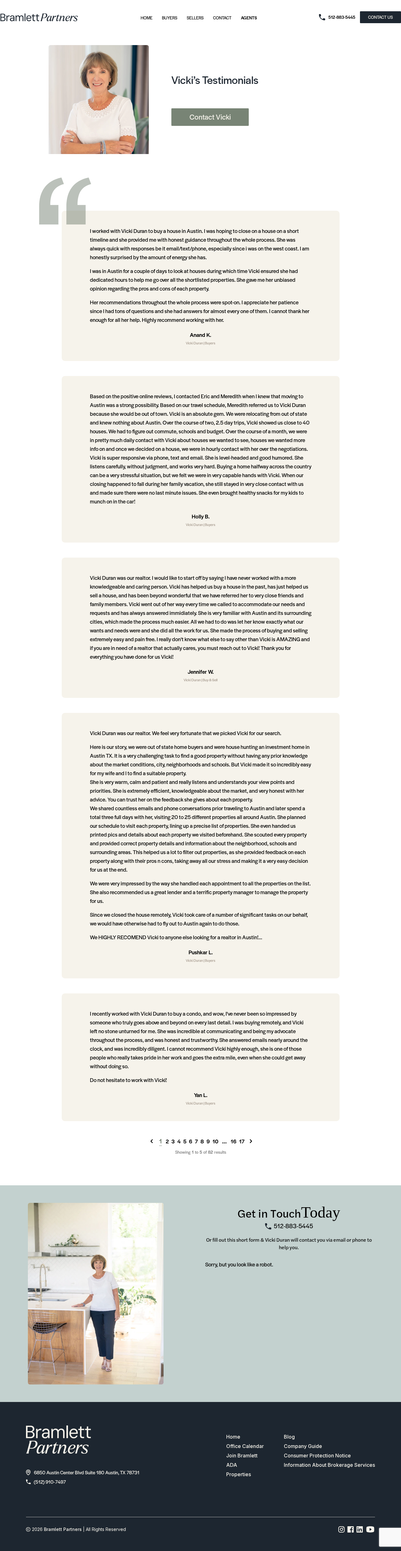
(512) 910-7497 (50, 1481)
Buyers (169, 18)
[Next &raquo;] (251, 1141)
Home (147, 18)
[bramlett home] (39, 17)
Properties (238, 1474)
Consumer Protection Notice (317, 1455)
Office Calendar (245, 1446)
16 (234, 1141)
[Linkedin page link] (360, 1529)
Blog (289, 1437)
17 (242, 1141)
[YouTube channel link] (370, 1529)
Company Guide (303, 1446)
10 (215, 1141)
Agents (249, 18)
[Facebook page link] (350, 1529)
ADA (231, 1465)
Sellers (195, 18)
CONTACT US (380, 17)
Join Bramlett (242, 1455)
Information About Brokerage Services (329, 1465)
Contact (222, 18)
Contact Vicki (210, 117)
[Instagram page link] (341, 1529)
